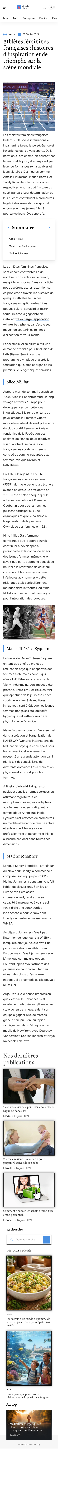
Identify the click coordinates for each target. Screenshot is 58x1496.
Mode (7, 1116)
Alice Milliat (16, 238)
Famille (8, 1168)
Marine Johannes (18, 253)
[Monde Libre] (23, 7)
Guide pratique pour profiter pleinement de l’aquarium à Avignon (27, 1395)
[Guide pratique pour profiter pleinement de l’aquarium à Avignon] (29, 1358)
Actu (8, 1389)
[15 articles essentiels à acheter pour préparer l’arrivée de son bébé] (29, 1138)
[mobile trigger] (6, 7)
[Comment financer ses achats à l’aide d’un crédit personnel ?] (29, 1190)
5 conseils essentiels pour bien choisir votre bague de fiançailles (28, 1109)
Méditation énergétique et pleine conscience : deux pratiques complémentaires (26, 1427)
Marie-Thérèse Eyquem (22, 246)
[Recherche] (44, 7)
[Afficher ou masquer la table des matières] (42, 227)
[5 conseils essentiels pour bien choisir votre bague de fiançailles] (29, 1086)
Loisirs (9, 1314)
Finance (8, 1220)
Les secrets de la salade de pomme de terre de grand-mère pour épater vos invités (28, 1322)
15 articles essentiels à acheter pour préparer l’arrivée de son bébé (23, 1161)
